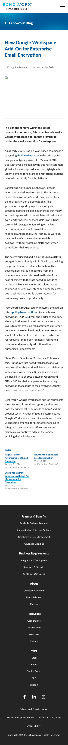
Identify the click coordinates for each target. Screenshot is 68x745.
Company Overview (34, 591)
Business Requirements (34, 553)
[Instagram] (43, 697)
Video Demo (34, 627)
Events (34, 664)
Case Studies (34, 621)
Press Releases (34, 597)
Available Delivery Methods (34, 523)
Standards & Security (34, 567)
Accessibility (33, 726)
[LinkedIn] (34, 697)
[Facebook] (24, 697)
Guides (34, 641)
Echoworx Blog (20, 23)
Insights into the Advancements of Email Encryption (16, 458)
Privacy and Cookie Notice (34, 709)
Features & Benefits (34, 516)
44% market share (28, 155)
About (34, 583)
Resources (34, 614)
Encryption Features (17, 67)
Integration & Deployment (34, 560)
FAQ (34, 678)
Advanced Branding (34, 544)
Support (34, 685)
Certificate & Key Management (34, 537)
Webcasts (34, 634)
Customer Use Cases (34, 574)
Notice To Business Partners (21, 717)
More (34, 650)
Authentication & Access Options (34, 530)
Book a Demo (34, 671)
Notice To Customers (50, 717)
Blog (34, 658)
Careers (34, 604)
